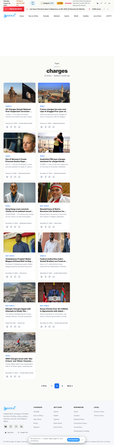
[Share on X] (15, 127)
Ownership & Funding (81, 431)
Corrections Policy (80, 423)
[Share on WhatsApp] (7, 127)
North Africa (58, 427)
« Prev (44, 386)
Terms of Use (99, 415)
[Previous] (104, 9)
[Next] (107, 9)
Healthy (86, 16)
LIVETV (109, 16)
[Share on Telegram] (19, 127)
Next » (70, 386)
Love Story (97, 16)
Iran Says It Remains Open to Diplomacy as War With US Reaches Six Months (57, 9)
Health (56, 415)
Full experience (73, 440)
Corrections (78, 427)
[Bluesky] (97, 3)
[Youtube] (105, 3)
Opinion (56, 419)
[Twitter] (101, 3)
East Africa (37, 419)
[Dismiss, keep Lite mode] (82, 440)
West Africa (58, 423)
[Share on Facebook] (11, 127)
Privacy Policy (99, 412)
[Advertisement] (57, 38)
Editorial (57, 16)
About (76, 412)
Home (22, 16)
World (76, 16)
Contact (77, 415)
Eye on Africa (33, 16)
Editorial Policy (79, 419)
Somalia (46, 16)
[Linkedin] (109, 3)
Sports (66, 16)
